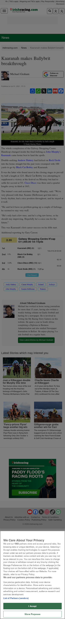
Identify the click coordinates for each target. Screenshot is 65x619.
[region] (32, 575)
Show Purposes (32, 614)
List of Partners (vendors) (16, 598)
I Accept (32, 606)
